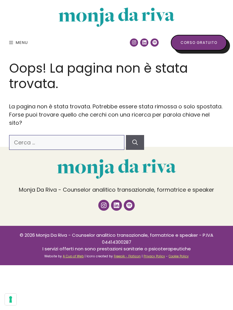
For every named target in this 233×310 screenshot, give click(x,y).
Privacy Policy (154, 256)
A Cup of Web (73, 256)
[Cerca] (135, 142)
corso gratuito (199, 42)
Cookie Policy (179, 256)
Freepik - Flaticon (127, 256)
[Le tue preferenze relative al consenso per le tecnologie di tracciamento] (10, 299)
